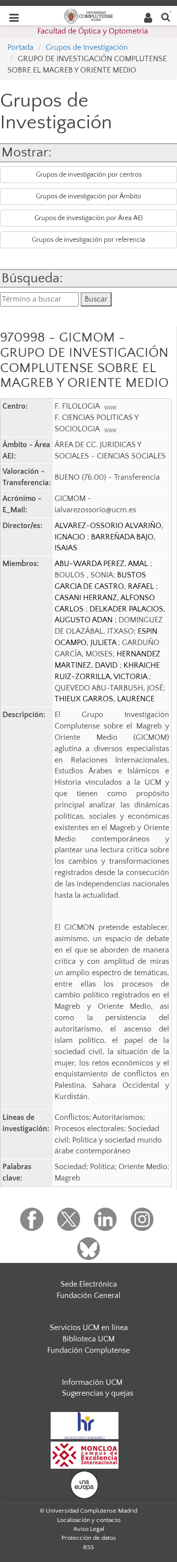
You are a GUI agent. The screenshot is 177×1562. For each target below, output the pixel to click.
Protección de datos (88, 1537)
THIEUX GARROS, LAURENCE (104, 698)
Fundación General (88, 1295)
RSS (88, 1547)
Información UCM (92, 1382)
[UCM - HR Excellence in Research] (84, 1424)
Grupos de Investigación (87, 47)
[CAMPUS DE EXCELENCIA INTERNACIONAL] (84, 1454)
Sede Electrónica (88, 1284)
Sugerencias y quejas (97, 1393)
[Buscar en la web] (165, 16)
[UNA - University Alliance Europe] (84, 1484)
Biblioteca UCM (88, 1338)
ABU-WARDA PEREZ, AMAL (102, 563)
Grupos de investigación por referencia (88, 240)
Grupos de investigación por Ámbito (88, 196)
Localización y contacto (88, 1520)
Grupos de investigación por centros (89, 175)
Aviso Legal (88, 1528)
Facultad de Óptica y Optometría (92, 31)
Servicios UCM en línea (89, 1327)
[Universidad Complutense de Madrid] (88, 15)
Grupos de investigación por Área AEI (88, 218)
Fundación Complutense (88, 1350)
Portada (20, 47)
